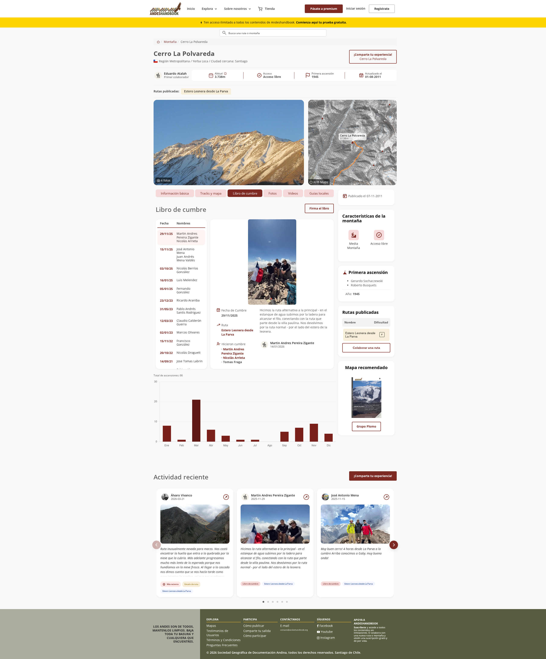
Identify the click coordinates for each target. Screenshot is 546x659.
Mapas (211, 626)
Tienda (269, 9)
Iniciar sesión (355, 8)
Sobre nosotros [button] (235, 9)
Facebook (326, 626)
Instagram (327, 638)
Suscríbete (360, 627)
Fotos (273, 193)
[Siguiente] (393, 545)
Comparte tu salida (257, 631)
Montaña (170, 42)
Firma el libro (319, 208)
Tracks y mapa (210, 193)
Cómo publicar (253, 626)
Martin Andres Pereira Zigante (232, 351)
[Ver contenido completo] (226, 497)
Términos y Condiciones (223, 640)
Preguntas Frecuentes (222, 645)
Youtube (327, 632)
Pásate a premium (323, 9)
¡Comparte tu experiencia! (373, 56)
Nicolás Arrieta (234, 358)
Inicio (191, 9)
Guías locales (319, 193)
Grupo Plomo (366, 426)
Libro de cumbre (245, 193)
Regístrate (381, 9)
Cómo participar (254, 636)
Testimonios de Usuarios (217, 633)
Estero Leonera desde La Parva (206, 91)
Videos (293, 193)
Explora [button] (207, 9)
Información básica (175, 193)
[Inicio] (158, 42)
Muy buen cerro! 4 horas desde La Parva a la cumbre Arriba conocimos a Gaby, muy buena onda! (351, 553)
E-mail (284, 626)
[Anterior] (156, 545)
